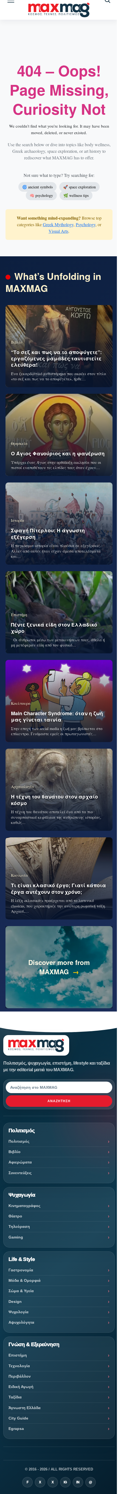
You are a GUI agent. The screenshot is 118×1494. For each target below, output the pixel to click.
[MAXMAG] (59, 9)
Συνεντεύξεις (20, 1173)
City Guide (18, 1418)
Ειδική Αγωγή (21, 1386)
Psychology (85, 224)
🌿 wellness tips (76, 195)
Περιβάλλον (20, 1376)
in (78, 1482)
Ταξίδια (15, 1397)
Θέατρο (15, 1216)
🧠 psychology (41, 195)
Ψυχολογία (19, 1312)
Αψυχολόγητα (21, 1322)
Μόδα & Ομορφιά (25, 1280)
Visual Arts (58, 231)
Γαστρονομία (21, 1270)
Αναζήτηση (59, 1101)
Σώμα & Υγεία (21, 1291)
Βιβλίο (15, 1152)
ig (65, 1482)
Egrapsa (16, 1428)
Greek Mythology (58, 224)
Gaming (16, 1237)
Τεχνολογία (19, 1366)
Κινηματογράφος (24, 1205)
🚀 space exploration (79, 186)
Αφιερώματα (20, 1162)
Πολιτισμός (19, 1141)
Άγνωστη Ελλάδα (25, 1408)
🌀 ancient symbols (37, 186)
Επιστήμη (18, 1355)
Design (15, 1301)
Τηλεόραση (19, 1226)
